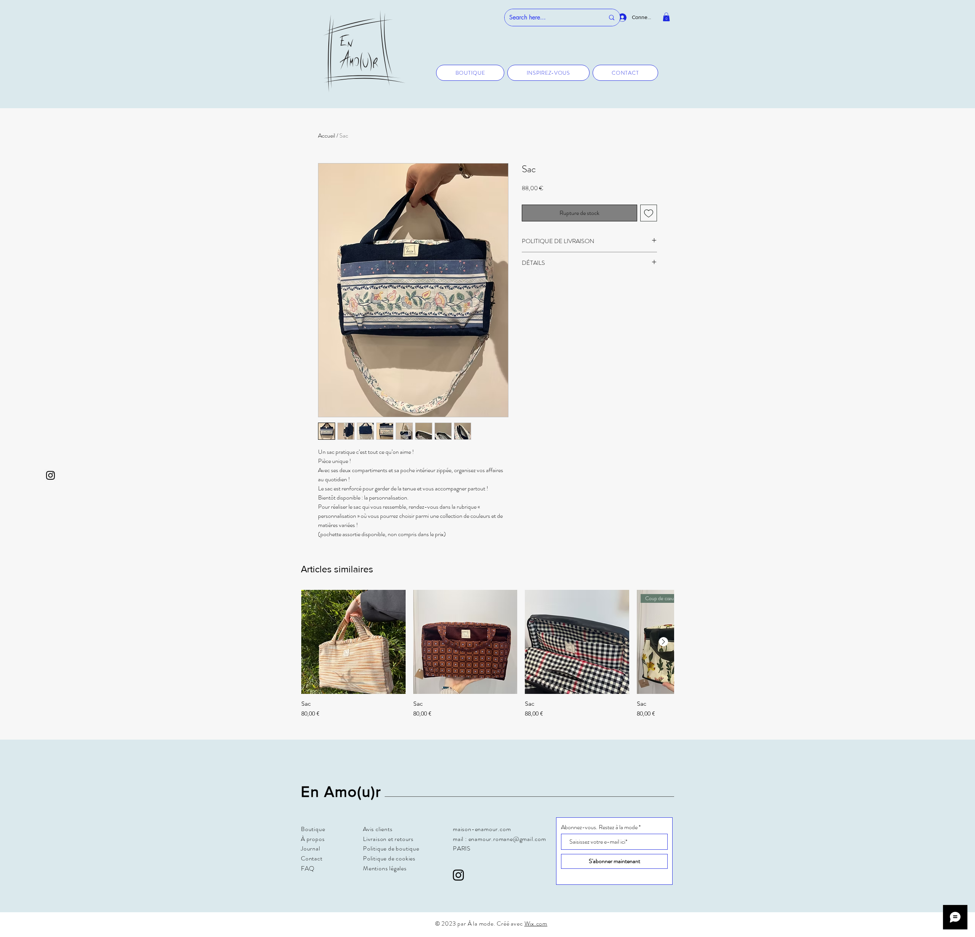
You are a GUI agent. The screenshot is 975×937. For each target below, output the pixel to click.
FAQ (307, 868)
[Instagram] (50, 475)
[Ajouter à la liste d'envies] (648, 213)
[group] (487, 658)
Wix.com (536, 923)
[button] (666, 17)
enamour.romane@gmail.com (507, 838)
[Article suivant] (663, 641)
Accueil (326, 135)
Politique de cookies (389, 858)
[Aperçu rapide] (353, 642)
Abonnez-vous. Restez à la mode (599, 827)
